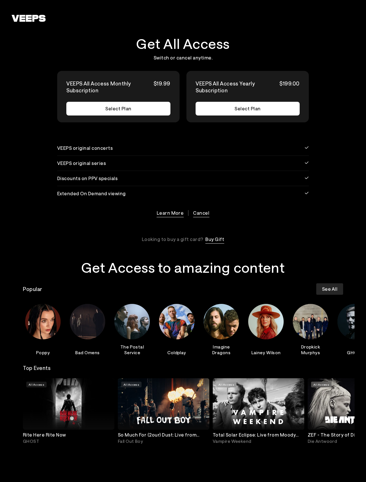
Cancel (201, 213)
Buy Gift (214, 239)
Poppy (43, 352)
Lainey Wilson (266, 352)
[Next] (336, 328)
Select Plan (118, 108)
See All (329, 289)
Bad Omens (87, 352)
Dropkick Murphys (310, 349)
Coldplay (176, 352)
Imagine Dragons (221, 349)
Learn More (170, 213)
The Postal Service (132, 349)
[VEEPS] (28, 18)
